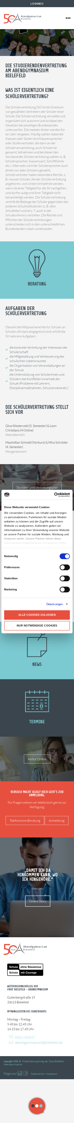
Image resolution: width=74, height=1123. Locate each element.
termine (37, 721)
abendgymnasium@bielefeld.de (39, 1042)
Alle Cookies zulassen (37, 614)
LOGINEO (37, 3)
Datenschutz (37, 1073)
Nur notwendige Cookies (37, 625)
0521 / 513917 (25, 1037)
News (37, 664)
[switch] (65, 568)
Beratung (37, 283)
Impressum (51, 1073)
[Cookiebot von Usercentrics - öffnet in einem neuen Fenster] (54, 494)
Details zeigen (54, 604)
